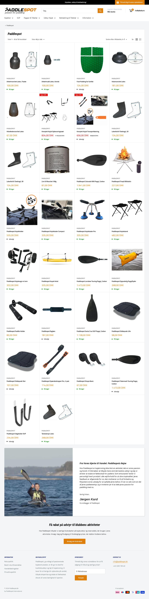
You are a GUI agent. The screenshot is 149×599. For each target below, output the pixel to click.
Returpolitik (8, 561)
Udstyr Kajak (48, 18)
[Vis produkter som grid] (137, 39)
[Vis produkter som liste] (140, 39)
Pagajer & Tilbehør (31, 18)
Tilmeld (81, 577)
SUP (18, 18)
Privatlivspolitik (10, 572)
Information (86, 18)
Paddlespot (10, 25)
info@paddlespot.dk (120, 561)
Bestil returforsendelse (12, 565)
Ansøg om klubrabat (74, 541)
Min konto (111, 11)
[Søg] (100, 10)
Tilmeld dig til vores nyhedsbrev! (131, 2)
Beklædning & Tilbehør (67, 18)
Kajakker (7, 18)
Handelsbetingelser (11, 568)
